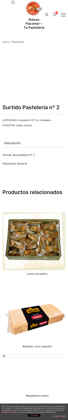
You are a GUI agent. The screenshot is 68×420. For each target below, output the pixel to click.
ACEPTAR (34, 416)
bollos (19, 125)
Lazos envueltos (37, 273)
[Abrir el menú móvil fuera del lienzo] (63, 15)
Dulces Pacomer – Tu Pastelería (34, 24)
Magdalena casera (37, 395)
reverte (28, 125)
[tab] (34, 143)
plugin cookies (59, 416)
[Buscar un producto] (13, 2)
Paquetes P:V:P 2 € (28, 120)
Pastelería (18, 41)
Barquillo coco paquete (37, 346)
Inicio (5, 41)
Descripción (12, 143)
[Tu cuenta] (47, 15)
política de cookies (10, 412)
